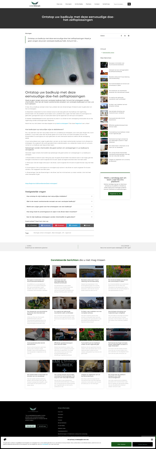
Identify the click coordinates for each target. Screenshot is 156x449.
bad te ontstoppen (62, 123)
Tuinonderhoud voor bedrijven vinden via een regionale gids (90, 343)
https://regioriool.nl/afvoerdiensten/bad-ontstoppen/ (41, 183)
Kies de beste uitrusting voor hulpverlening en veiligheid (117, 312)
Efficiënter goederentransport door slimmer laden (63, 343)
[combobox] (120, 4)
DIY (63, 233)
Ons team (68, 4)
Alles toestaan (121, 444)
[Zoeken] (129, 4)
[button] (152, 439)
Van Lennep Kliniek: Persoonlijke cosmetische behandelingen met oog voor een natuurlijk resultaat (119, 154)
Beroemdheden (62, 422)
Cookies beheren (142, 444)
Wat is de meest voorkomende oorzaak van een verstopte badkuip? (60, 201)
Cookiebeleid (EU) (62, 431)
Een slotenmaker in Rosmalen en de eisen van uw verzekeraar (37, 375)
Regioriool (78, 123)
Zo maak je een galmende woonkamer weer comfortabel (63, 312)
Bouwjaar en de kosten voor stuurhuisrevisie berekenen (35, 280)
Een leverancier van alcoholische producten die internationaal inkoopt (37, 313)
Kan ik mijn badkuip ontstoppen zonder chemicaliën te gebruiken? (60, 217)
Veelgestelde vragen (108, 52)
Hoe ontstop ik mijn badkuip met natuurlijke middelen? (60, 196)
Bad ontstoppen (56, 233)
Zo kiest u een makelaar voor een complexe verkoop (91, 312)
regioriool (68, 233)
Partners (88, 4)
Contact (96, 4)
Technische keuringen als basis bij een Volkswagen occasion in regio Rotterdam (118, 140)
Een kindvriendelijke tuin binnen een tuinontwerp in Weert (118, 280)
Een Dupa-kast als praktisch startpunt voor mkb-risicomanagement (116, 376)
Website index (61, 428)
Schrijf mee (106, 4)
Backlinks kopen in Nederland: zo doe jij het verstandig (72, 434)
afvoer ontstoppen (45, 233)
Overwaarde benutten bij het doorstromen (36, 343)
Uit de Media (61, 425)
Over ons (59, 4)
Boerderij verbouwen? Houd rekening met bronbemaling (90, 280)
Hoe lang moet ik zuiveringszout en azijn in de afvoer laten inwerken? (60, 212)
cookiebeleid (45, 444)
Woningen (28, 33)
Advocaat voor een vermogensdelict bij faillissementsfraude (60, 281)
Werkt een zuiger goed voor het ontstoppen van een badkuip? (60, 206)
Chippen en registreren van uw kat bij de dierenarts (90, 375)
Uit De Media (79, 4)
